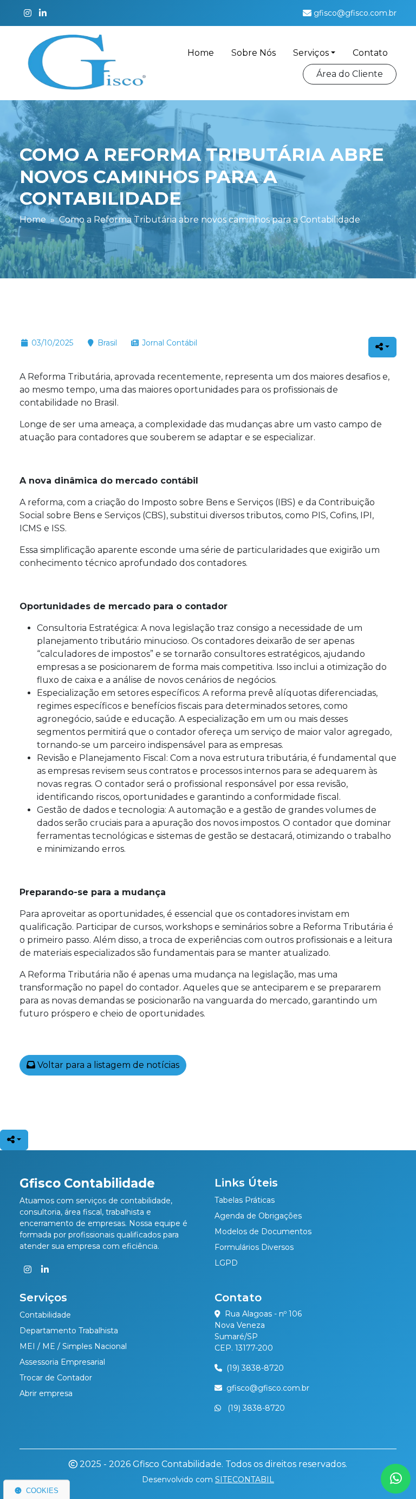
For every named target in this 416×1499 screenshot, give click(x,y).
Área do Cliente (349, 74)
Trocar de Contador (56, 1378)
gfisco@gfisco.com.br (267, 1388)
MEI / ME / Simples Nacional (73, 1346)
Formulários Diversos (254, 1247)
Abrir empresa (46, 1393)
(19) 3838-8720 (255, 1368)
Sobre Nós (253, 53)
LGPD (226, 1263)
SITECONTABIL (244, 1479)
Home (200, 53)
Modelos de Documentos (262, 1231)
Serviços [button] (311, 53)
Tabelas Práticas (244, 1200)
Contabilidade (45, 1315)
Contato (370, 53)
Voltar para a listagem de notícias (107, 1065)
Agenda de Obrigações (258, 1216)
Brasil (107, 343)
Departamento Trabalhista (69, 1330)
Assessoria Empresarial (62, 1362)
